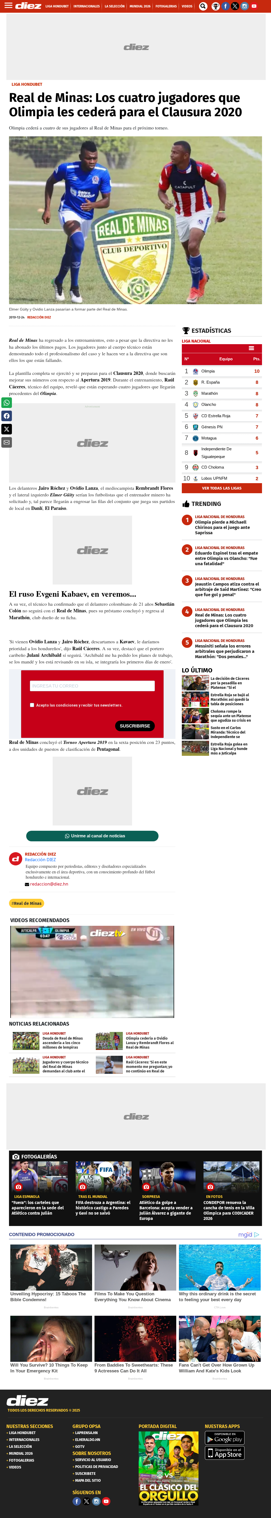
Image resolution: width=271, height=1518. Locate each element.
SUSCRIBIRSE (135, 726)
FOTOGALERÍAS (39, 1156)
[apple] (235, 1453)
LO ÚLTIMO (197, 670)
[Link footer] (27, 1401)
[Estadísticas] (215, 6)
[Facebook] (77, 1501)
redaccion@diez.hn (49, 884)
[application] (92, 972)
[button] (6, 402)
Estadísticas (211, 330)
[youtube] (106, 1501)
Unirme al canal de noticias (98, 836)
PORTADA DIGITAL (158, 1426)
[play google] (235, 1438)
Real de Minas (28, 903)
